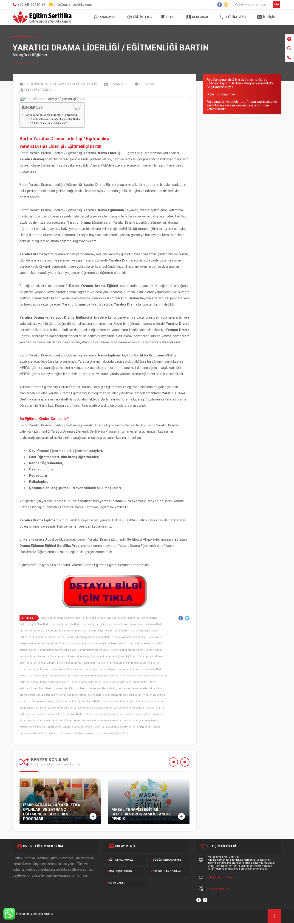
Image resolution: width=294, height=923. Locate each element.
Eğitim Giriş (236, 17)
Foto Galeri (117, 882)
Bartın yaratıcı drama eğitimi (127, 649)
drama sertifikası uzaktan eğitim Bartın (43, 694)
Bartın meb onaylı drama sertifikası (125, 637)
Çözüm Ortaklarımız (167, 859)
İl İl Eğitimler (38, 55)
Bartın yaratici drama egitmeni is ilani (133, 643)
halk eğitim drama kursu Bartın (123, 694)
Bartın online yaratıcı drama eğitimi (89, 643)
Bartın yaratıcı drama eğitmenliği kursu (114, 656)
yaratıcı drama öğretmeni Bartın (82, 727)
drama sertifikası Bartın (102, 688)
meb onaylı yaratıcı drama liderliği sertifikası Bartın (70, 701)
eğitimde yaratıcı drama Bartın (85, 694)
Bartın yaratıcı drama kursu (73, 662)
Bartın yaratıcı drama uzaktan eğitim (71, 675)
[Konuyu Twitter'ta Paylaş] (187, 618)
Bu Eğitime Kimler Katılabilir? (51, 123)
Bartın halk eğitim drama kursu (84, 637)
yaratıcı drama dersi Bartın (129, 707)
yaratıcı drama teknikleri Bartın (67, 733)
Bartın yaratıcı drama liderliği (107, 662)
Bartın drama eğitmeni (126, 617)
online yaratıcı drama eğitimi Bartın (123, 701)
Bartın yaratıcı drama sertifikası (136, 669)
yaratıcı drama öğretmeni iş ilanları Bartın (126, 727)
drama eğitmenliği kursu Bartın (128, 682)
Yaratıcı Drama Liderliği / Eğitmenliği (70, 84)
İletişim (269, 17)
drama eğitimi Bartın (106, 675)
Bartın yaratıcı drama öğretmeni (47, 669)
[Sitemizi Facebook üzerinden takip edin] (219, 4)
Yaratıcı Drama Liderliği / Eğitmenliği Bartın (55, 119)
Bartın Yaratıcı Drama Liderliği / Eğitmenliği (51, 115)
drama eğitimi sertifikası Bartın (138, 675)
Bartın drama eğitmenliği (58, 624)
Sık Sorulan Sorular (167, 871)
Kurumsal (200, 17)
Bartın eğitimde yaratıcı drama (46, 637)
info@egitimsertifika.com (223, 877)
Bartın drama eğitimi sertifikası (93, 617)
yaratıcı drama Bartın (60, 707)
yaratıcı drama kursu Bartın (106, 720)
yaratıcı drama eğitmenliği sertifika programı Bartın (58, 720)
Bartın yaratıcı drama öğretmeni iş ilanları (91, 669)
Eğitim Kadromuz (121, 859)
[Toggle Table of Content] (75, 109)
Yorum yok (147, 84)
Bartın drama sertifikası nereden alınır (98, 630)
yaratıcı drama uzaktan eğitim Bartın (108, 733)
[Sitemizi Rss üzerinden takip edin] (226, 4)
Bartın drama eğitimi (62, 617)
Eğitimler (141, 17)
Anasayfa (108, 17)
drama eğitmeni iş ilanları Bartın (58, 682)
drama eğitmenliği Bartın (94, 682)
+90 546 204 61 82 (218, 888)
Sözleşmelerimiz (121, 871)
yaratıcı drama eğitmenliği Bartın (104, 714)
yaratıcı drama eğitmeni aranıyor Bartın (60, 714)
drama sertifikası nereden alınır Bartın (140, 688)
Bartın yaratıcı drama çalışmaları (57, 649)
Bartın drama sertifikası (60, 630)
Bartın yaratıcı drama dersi (93, 649)
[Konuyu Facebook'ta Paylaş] (180, 618)
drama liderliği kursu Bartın (70, 688)
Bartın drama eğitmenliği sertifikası (134, 624)
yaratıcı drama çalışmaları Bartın (93, 707)
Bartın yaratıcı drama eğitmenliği (70, 656)
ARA (276, 4)
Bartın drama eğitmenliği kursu (92, 624)
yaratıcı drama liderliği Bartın (141, 720)
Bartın (44, 617)
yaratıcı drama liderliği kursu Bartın (40, 727)
